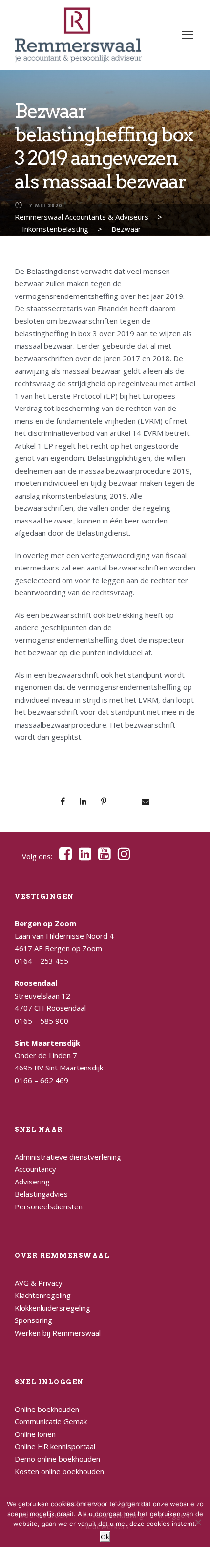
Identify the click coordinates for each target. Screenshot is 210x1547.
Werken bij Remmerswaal (58, 1333)
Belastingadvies (41, 1194)
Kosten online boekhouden (59, 1471)
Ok (105, 1536)
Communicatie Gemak (51, 1421)
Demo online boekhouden (57, 1459)
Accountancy (35, 1169)
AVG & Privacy (39, 1283)
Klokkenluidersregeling (52, 1308)
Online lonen (35, 1434)
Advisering (32, 1181)
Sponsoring (33, 1320)
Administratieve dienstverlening (68, 1156)
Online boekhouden (47, 1409)
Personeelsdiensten (49, 1206)
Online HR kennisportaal (55, 1446)
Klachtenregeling (43, 1295)
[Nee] (198, 1522)
